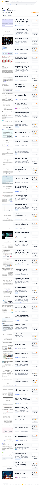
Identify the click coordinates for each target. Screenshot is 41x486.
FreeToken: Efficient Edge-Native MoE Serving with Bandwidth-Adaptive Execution (22, 20)
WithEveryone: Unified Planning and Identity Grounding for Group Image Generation (22, 352)
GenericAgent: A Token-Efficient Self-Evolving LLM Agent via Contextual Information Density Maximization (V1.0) (21, 362)
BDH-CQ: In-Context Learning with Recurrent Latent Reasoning (22, 30)
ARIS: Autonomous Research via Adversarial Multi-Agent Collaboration (21, 297)
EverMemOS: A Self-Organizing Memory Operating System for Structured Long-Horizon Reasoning (21, 306)
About (16, 484)
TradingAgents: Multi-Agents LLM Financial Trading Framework (22, 67)
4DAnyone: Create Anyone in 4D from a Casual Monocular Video (21, 39)
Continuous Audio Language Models (18, 334)
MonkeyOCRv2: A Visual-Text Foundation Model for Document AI (22, 399)
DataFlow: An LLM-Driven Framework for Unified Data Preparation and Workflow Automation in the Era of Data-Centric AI (21, 325)
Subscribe (29, 4)
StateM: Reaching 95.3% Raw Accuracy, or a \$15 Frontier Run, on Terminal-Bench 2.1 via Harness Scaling (22, 140)
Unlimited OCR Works (19, 150)
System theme (6, 484)
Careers (19, 484)
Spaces (32, 484)
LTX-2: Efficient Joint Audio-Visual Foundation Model (20, 472)
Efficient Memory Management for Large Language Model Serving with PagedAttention (22, 113)
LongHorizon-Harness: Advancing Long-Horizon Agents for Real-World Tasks (22, 233)
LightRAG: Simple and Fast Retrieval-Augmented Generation (22, 417)
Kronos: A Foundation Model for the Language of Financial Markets (22, 196)
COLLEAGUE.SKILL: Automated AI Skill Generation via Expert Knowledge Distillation (21, 85)
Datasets (28, 484)
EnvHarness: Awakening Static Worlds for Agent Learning (21, 94)
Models (25, 484)
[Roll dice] (37, 15)
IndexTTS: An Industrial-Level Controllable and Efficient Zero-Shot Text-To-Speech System (21, 242)
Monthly (9, 12)
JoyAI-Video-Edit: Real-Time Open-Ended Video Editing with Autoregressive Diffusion (21, 408)
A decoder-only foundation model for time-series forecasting (22, 279)
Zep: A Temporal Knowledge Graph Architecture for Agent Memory (22, 380)
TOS (10, 484)
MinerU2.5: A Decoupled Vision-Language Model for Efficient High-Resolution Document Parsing (22, 131)
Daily (3, 12)
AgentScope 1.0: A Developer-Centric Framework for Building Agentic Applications (21, 159)
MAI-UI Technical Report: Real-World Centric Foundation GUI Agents (21, 288)
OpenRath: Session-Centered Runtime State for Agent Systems (22, 426)
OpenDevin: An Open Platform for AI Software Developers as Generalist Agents (21, 104)
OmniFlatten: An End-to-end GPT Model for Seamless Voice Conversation (21, 270)
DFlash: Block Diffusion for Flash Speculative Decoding (20, 343)
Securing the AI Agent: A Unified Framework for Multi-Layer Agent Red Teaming (22, 48)
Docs (38, 484)
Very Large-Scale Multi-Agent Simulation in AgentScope (21, 168)
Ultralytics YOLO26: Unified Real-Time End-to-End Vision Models (22, 435)
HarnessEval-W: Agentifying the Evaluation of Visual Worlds (21, 223)
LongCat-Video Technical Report (21, 76)
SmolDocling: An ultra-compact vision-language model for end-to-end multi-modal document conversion (22, 187)
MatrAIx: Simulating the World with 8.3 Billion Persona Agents (21, 205)
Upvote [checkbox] (35, 20)
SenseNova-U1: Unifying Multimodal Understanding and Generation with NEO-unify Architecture (21, 122)
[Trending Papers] (11, 12)
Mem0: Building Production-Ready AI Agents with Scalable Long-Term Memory (22, 177)
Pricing (35, 484)
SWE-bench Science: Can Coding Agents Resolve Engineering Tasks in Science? (22, 316)
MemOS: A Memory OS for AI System (19, 445)
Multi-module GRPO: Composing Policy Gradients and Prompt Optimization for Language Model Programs (22, 371)
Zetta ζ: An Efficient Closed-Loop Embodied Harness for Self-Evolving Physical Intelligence (22, 251)
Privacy (13, 484)
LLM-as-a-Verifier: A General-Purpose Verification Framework (21, 57)
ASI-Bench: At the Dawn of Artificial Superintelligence (20, 463)
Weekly (6, 12)
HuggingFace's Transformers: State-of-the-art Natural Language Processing (22, 389)
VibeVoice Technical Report (20, 260)
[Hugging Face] (22, 484)
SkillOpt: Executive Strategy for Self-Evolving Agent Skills (21, 454)
